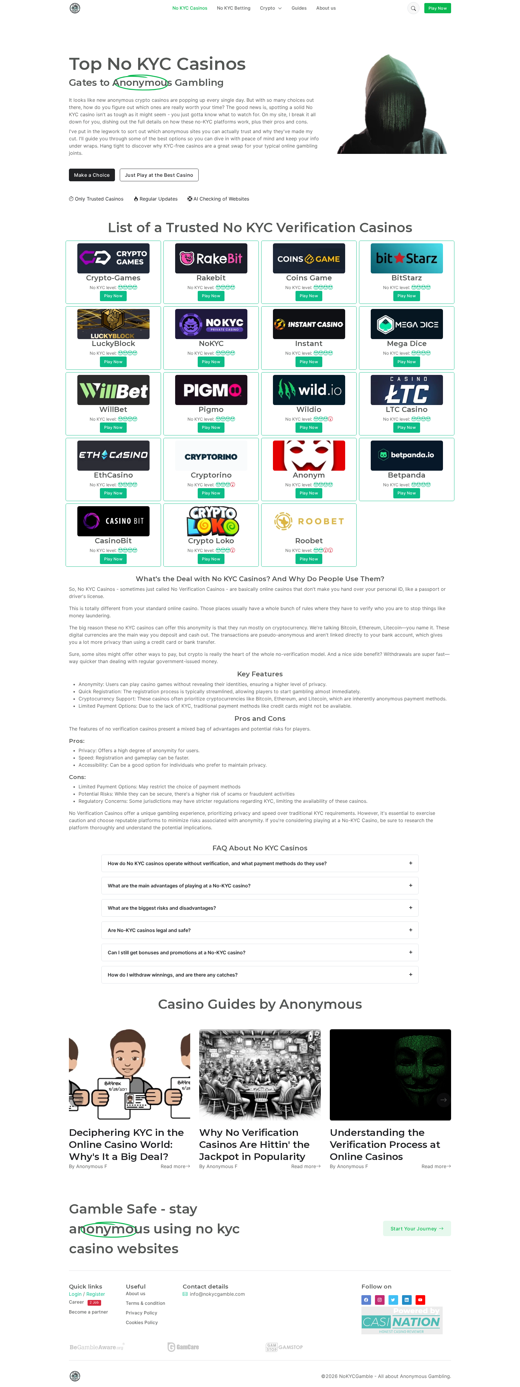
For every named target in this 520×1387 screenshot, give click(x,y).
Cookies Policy (142, 1322)
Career (84, 1302)
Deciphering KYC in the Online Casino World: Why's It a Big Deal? (126, 1144)
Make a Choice (92, 175)
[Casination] (402, 1320)
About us (326, 8)
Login (75, 1294)
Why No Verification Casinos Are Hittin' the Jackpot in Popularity (254, 1144)
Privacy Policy (141, 1313)
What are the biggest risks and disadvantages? (162, 908)
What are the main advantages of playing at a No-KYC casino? (179, 886)
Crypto (268, 8)
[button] (413, 8)
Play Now (438, 8)
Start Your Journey (414, 1229)
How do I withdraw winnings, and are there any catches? (173, 975)
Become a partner (88, 1312)
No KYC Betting (233, 8)
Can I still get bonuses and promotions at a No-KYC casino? (177, 952)
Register (95, 1294)
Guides (299, 8)
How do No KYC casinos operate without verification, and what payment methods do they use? (217, 863)
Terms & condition (145, 1303)
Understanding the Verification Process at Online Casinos (385, 1144)
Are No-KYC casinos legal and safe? (149, 930)
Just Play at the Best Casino (159, 175)
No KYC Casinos (189, 8)
